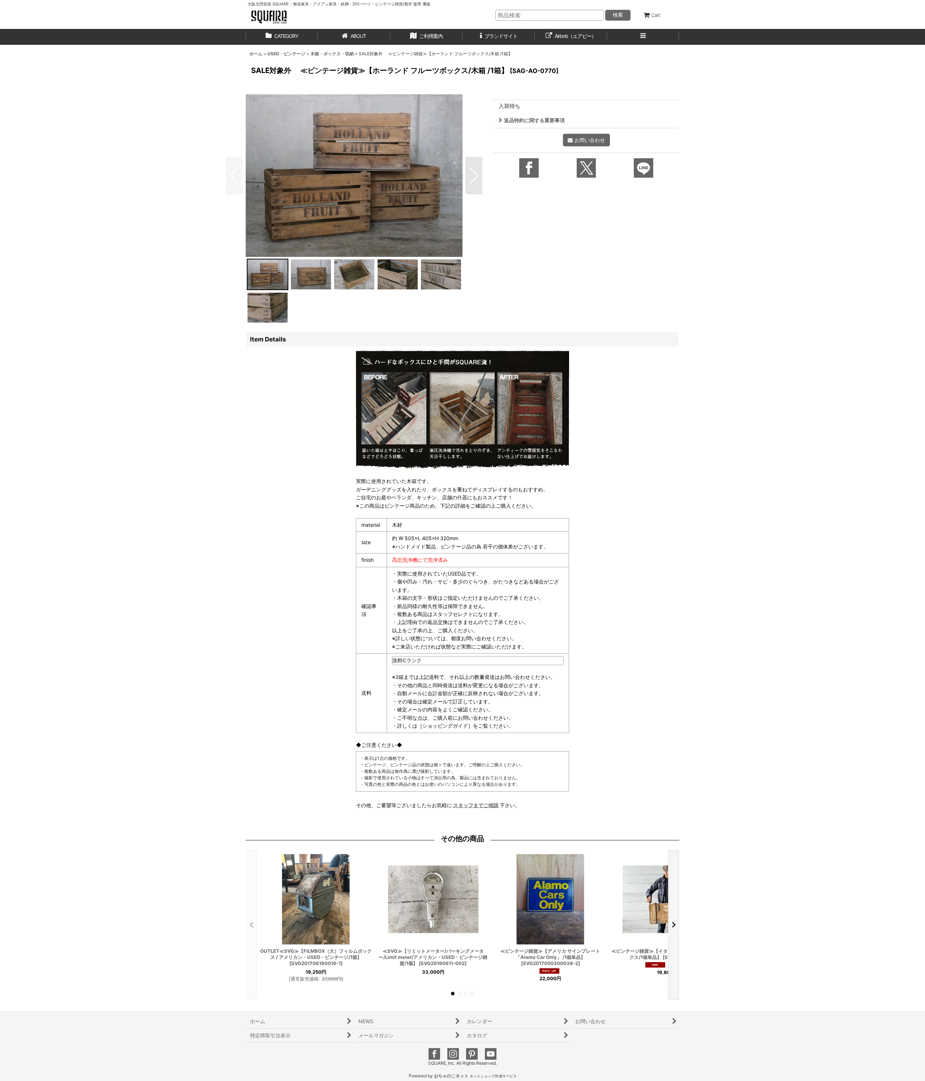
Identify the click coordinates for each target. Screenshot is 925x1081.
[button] (426, 37)
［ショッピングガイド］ (445, 726)
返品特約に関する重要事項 (534, 120)
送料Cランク (407, 660)
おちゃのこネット (451, 1075)
